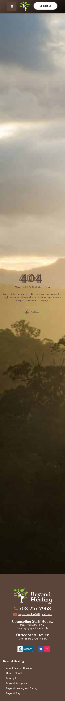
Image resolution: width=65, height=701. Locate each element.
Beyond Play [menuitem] (13, 693)
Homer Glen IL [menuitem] (14, 673)
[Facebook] (41, 649)
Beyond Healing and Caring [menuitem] (21, 688)
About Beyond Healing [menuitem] (19, 668)
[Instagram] (47, 649)
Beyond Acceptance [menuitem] (17, 683)
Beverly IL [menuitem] (11, 678)
